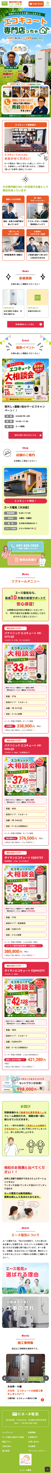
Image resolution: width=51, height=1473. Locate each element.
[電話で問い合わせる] (7, 102)
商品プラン (6, 1441)
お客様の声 (32, 1437)
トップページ (7, 1432)
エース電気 (26, 1470)
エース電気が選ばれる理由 (13, 1437)
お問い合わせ (33, 1441)
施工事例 (5, 1450)
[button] (25, 129)
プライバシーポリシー (37, 1450)
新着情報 (31, 1432)
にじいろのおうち (26, 528)
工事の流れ (6, 1446)
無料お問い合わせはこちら (25, 435)
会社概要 (31, 1446)
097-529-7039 (31, 1423)
